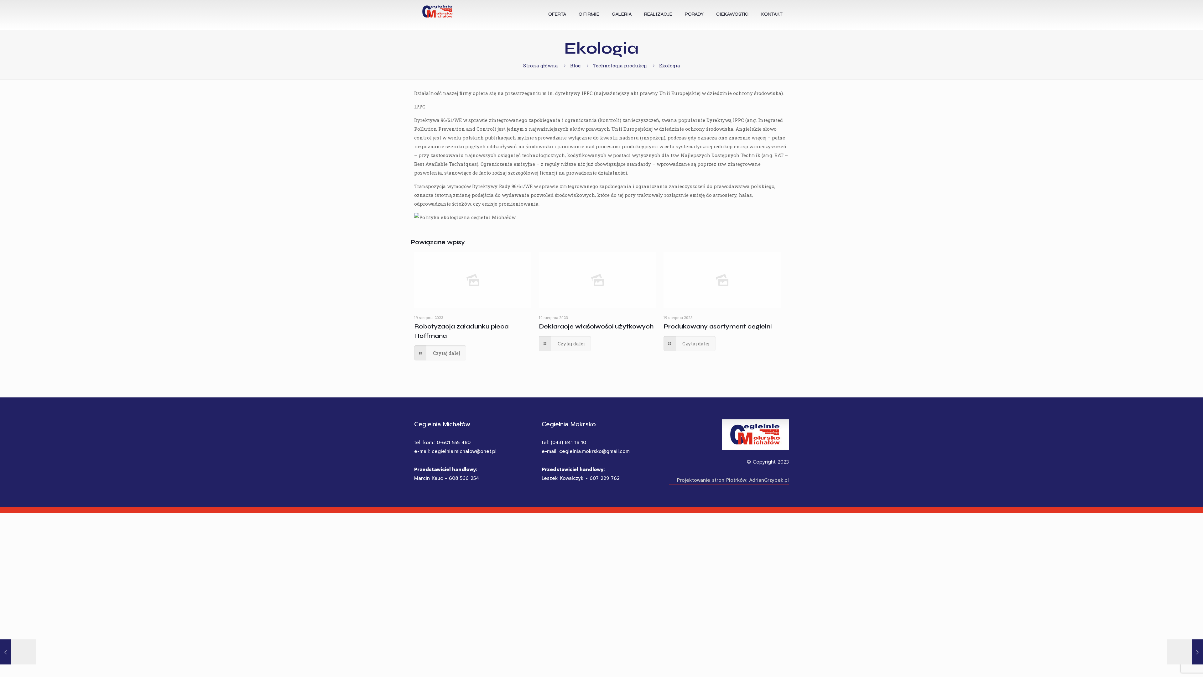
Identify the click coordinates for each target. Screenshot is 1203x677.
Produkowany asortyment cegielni (718, 326)
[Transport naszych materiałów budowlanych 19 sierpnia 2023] (1185, 651)
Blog (575, 65)
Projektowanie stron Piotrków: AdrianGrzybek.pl (733, 480)
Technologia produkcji (620, 65)
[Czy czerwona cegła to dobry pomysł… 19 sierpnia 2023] (18, 651)
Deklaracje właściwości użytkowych (596, 326)
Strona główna (540, 65)
